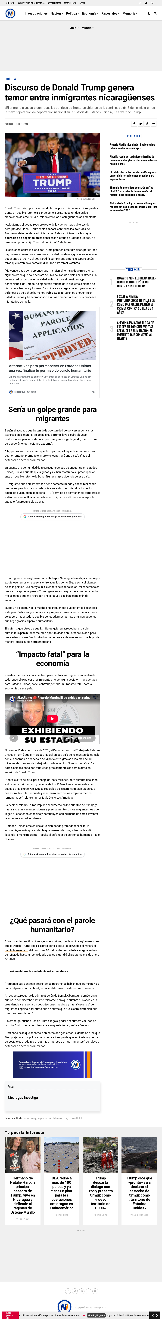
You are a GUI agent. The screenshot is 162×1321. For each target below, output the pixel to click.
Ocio (73, 28)
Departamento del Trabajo (69, 750)
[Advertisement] (81, 46)
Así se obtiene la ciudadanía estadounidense (39, 971)
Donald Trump (29, 1118)
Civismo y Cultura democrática (31, 3)
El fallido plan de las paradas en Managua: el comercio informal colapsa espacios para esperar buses (133, 175)
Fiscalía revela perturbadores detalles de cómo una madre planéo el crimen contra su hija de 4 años (133, 160)
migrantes (42, 1118)
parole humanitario (16, 950)
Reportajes (109, 13)
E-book (82, 3)
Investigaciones (36, 13)
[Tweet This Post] (140, 124)
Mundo (87, 28)
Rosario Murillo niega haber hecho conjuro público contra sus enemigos (132, 146)
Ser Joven (10, 3)
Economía (89, 13)
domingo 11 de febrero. (59, 242)
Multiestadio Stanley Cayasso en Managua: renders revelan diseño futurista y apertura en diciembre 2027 (133, 206)
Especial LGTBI (70, 3)
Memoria (129, 13)
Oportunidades (54, 3)
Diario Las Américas (61, 797)
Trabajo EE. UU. (75, 1118)
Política (71, 13)
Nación (56, 13)
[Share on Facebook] (134, 124)
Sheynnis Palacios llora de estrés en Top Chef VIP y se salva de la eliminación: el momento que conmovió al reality (131, 191)
